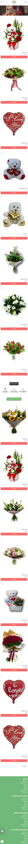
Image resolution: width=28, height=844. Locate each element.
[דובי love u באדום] (14, 169)
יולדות (25, 786)
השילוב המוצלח (23, 279)
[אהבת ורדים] (14, 646)
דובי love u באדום (23, 188)
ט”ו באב (25, 784)
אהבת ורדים (24, 665)
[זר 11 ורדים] (14, 350)
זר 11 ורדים (24, 369)
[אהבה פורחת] (14, 601)
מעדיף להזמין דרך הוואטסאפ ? (14, 399)
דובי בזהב (25, 233)
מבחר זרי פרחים (14, 383)
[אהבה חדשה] (14, 510)
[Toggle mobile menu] (26, 2)
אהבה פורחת (24, 620)
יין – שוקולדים (24, 791)
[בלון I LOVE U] (14, 124)
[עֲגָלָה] (1, 2)
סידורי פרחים (24, 783)
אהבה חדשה (24, 529)
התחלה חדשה (24, 324)
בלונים (25, 787)
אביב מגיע (25, 439)
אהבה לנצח (24, 98)
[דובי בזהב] (14, 214)
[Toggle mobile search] (24, 2)
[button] (14, 57)
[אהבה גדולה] (14, 33)
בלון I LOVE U (24, 143)
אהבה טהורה (24, 575)
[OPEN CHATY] (2, 831)
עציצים (25, 789)
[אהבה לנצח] (14, 78)
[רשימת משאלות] (2, 17)
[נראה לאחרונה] (2, 841)
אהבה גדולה (24, 52)
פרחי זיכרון (24, 792)
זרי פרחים (24, 781)
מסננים (24, 766)
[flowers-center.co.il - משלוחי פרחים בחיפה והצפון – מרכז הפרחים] (14, 2)
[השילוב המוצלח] (14, 260)
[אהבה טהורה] (14, 555)
